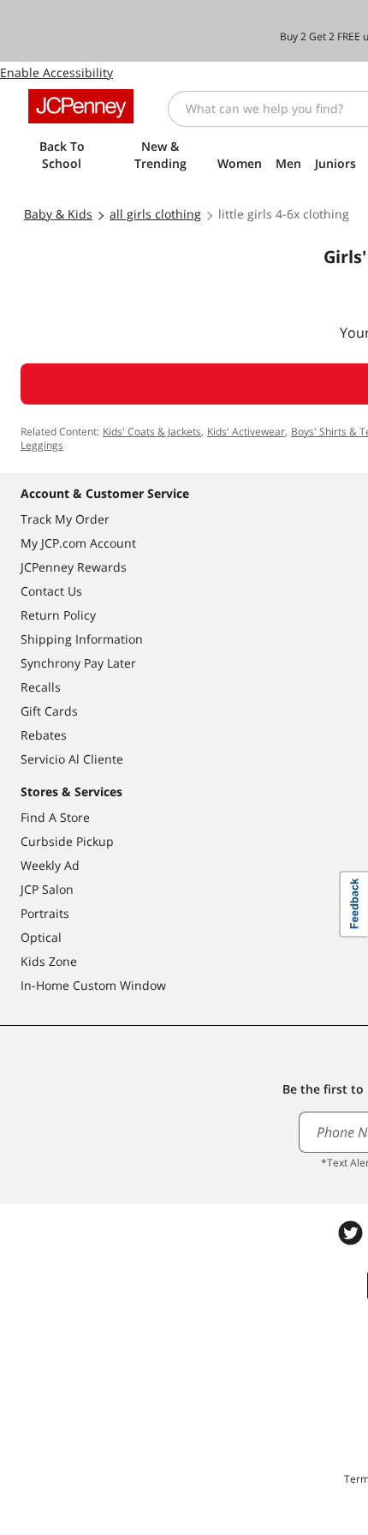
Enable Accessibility (56, 72)
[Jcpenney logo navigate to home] (80, 106)
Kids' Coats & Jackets (152, 431)
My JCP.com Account (78, 543)
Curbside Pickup (67, 841)
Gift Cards (49, 711)
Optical (41, 937)
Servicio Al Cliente (72, 759)
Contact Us (51, 591)
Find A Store (55, 817)
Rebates (44, 735)
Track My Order (65, 519)
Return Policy (58, 615)
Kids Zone (49, 961)
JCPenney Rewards (74, 567)
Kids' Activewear (246, 431)
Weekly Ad (50, 865)
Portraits (45, 913)
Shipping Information (82, 639)
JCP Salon (47, 889)
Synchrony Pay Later (78, 663)
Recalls (41, 687)
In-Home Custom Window (93, 985)
